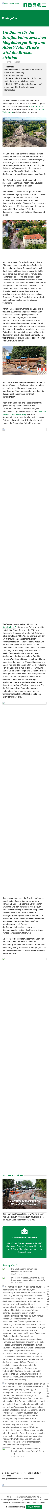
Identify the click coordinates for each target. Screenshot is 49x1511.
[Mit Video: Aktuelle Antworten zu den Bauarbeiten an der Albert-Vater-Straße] (6, 1280)
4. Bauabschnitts (36, 106)
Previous (4, 1194)
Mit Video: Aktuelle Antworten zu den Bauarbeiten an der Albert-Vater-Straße (28, 1279)
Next (44, 1194)
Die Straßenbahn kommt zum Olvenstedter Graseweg (24, 1270)
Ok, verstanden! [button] (34, 1507)
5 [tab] (26, 1207)
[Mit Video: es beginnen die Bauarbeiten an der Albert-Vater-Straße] (24, 1333)
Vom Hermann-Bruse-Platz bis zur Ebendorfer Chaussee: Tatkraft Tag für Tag (28, 1451)
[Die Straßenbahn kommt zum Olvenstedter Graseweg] (6, 1271)
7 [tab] (32, 1207)
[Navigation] (44, 5)
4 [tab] (23, 1207)
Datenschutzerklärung (15, 1507)
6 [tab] (29, 1207)
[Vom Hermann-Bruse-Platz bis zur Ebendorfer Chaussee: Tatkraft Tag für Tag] (6, 1451)
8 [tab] (35, 1207)
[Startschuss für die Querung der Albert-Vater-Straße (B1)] (24, 1414)
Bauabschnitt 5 (9, 627)
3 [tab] (20, 1207)
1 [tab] (14, 1207)
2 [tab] (17, 1207)
